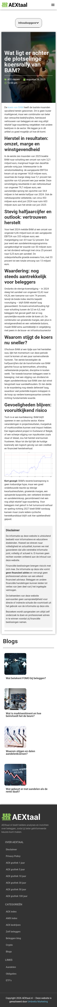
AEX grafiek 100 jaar (16, 896)
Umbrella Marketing (38, 1001)
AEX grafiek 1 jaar (15, 862)
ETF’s (9, 980)
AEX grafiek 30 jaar (16, 882)
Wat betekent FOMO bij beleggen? (26, 678)
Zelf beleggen (13, 931)
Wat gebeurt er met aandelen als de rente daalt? (27, 790)
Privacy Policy (13, 856)
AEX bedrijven (13, 925)
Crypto (9, 945)
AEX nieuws (13, 79)
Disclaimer (11, 849)
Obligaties (11, 973)
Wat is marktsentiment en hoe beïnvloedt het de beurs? (23, 714)
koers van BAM (15, 107)
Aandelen (11, 967)
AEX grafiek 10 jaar (16, 876)
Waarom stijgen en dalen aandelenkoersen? (20, 752)
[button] (53, 4)
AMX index (11, 918)
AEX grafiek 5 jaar (15, 869)
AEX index (11, 911)
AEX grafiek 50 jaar (16, 889)
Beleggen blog (13, 938)
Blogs (9, 951)
